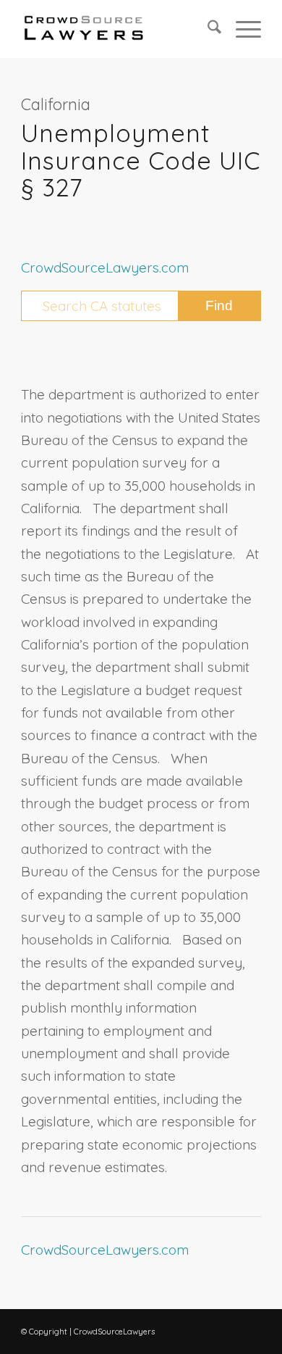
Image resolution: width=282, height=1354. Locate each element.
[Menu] (241, 29)
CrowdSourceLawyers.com (105, 267)
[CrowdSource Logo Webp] (117, 29)
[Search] (207, 29)
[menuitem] (207, 29)
